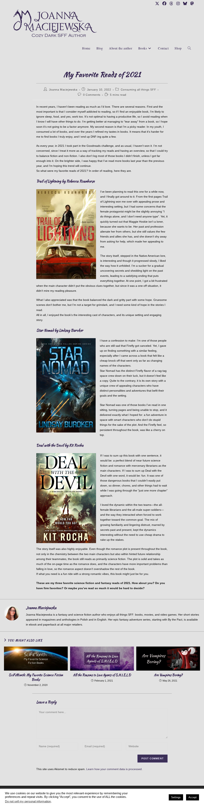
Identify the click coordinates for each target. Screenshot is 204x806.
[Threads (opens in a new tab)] (171, 4)
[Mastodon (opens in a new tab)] (191, 4)
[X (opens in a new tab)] (157, 4)
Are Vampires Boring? (168, 675)
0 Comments (91, 94)
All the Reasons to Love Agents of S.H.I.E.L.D (102, 675)
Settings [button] (176, 797)
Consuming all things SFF (138, 89)
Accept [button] (192, 797)
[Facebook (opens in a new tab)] (164, 4)
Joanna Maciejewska (63, 89)
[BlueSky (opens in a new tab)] (185, 4)
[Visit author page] (12, 613)
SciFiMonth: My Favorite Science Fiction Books (36, 677)
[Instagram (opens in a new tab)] (178, 4)
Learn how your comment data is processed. (114, 769)
